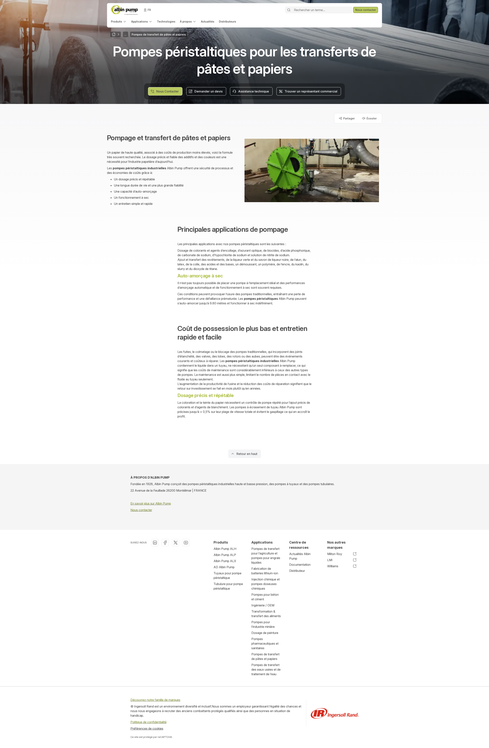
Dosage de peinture (264, 633)
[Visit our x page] (175, 542)
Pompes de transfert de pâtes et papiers (265, 656)
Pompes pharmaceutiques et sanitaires (265, 643)
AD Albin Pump (224, 567)
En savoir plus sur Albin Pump (150, 503)
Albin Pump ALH (225, 549)
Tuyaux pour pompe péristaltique (227, 575)
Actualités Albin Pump (300, 556)
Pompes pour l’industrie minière (263, 624)
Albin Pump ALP (225, 555)
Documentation (300, 564)
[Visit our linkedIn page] (155, 542)
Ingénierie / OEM (262, 605)
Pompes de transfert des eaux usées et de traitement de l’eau (266, 669)
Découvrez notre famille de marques (155, 700)
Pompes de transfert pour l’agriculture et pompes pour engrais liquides (265, 555)
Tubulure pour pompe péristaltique (228, 586)
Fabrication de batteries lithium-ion (264, 571)
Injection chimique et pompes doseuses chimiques (265, 583)
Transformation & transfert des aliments (266, 613)
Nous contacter (141, 510)
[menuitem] (119, 21)
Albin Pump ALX (225, 561)
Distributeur (297, 571)
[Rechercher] (288, 9)
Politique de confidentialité (148, 722)
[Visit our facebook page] (165, 542)
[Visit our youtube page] (185, 542)
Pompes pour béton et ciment (265, 597)
